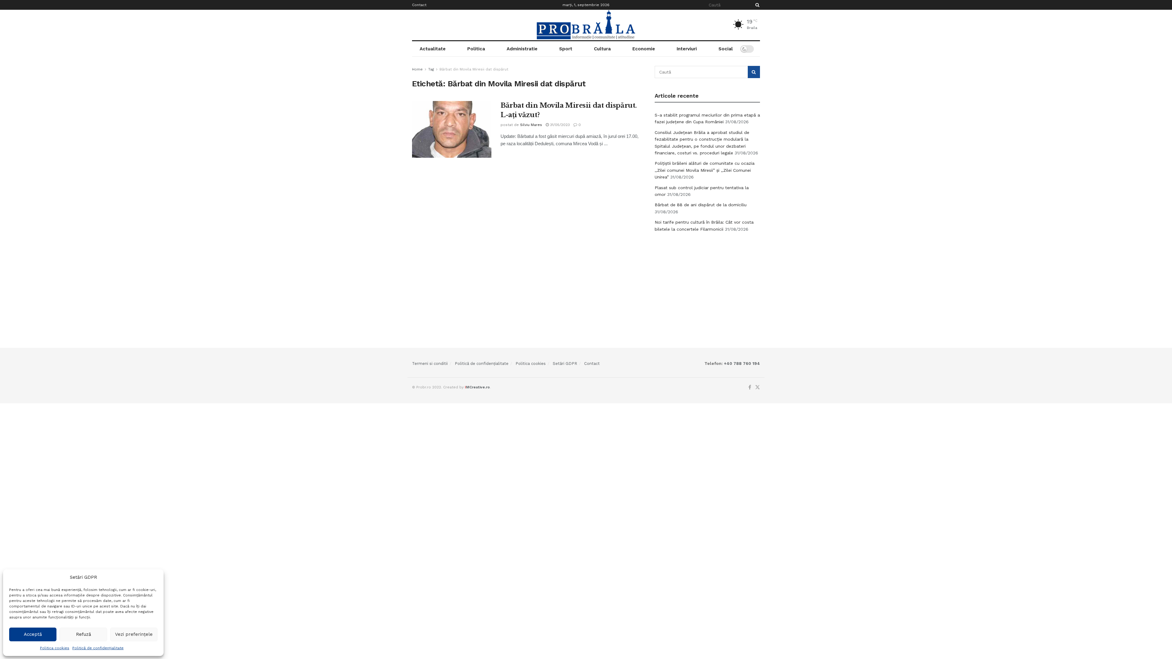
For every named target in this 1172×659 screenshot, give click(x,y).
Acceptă (33, 634)
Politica (476, 49)
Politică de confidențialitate (98, 648)
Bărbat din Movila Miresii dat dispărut (474, 69)
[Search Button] (756, 5)
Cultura (602, 49)
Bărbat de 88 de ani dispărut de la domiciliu (701, 204)
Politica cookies (54, 648)
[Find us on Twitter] (757, 387)
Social (725, 49)
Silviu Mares (531, 125)
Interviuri (687, 49)
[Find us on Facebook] (749, 387)
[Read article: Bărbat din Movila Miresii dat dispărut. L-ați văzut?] (451, 129)
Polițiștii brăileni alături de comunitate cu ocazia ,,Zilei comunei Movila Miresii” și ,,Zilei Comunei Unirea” (704, 170)
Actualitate (433, 49)
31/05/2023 (559, 125)
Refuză (83, 634)
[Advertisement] (707, 283)
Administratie (522, 49)
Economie (643, 49)
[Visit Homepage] (586, 25)
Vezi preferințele (134, 634)
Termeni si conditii (430, 363)
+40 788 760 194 (741, 363)
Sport (565, 49)
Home (417, 69)
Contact (419, 5)
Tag (431, 69)
